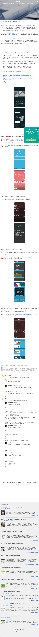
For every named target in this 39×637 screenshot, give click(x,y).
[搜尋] (37, 2)
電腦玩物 (18, 1)
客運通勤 (23, 27)
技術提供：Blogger (20, 629)
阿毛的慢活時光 (8, 375)
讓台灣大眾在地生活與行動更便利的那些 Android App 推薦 (20, 314)
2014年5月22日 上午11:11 (18, 391)
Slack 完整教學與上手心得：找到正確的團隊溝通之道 (12, 507)
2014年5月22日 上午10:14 (17, 385)
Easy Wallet (14, 34)
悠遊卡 (7, 365)
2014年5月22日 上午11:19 (17, 425)
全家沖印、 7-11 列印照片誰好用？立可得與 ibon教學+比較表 (13, 519)
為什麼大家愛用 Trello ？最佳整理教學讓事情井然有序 (12, 543)
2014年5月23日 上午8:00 (10, 450)
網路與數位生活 (13, 365)
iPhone (25, 365)
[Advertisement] (19, 12)
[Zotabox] (0, 636)
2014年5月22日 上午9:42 (15, 379)
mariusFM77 (22, 631)
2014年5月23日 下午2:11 (10, 461)
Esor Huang (10, 385)
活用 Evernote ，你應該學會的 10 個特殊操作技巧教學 (12, 579)
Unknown (10, 379)
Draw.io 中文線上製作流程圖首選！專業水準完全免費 (11, 616)
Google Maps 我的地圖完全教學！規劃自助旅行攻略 (11, 531)
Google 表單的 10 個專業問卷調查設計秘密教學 (10, 591)
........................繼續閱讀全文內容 (31, 515)
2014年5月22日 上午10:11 (11, 398)
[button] (37, 21)
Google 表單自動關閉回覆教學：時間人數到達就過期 (11, 567)
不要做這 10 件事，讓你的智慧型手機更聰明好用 (11, 555)
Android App (20, 365)
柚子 (6, 398)
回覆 (5, 396)
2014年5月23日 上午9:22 (16, 454)
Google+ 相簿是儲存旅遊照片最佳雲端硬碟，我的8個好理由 (13, 603)
